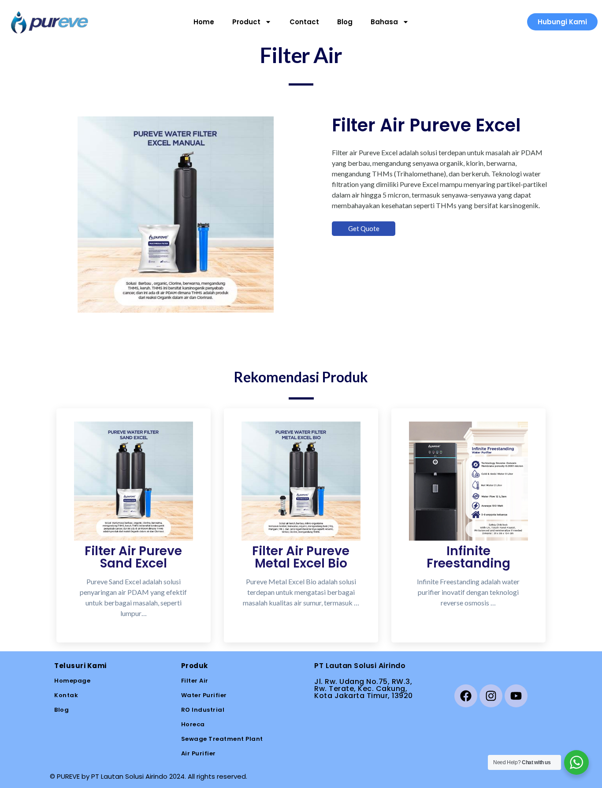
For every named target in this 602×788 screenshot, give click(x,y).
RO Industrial (203, 710)
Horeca (193, 724)
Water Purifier (204, 695)
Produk (194, 665)
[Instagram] (490, 695)
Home (203, 22)
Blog (345, 22)
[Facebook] (465, 695)
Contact (304, 22)
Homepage (72, 680)
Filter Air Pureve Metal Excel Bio (300, 557)
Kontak (66, 695)
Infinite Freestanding (468, 557)
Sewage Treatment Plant (222, 739)
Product (246, 22)
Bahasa (384, 22)
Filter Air (194, 680)
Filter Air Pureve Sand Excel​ (133, 557)
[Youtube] (516, 695)
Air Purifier (198, 753)
